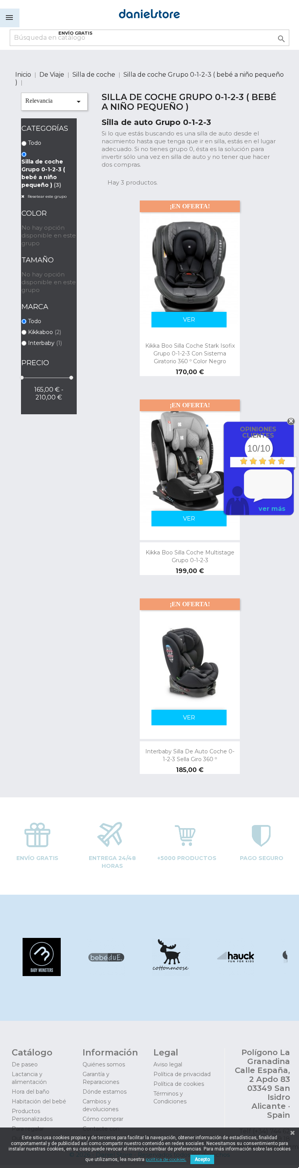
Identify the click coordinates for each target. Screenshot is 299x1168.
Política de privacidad (182, 1074)
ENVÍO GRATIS (75, 33)
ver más (272, 508)
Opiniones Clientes (258, 432)
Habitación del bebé (39, 1101)
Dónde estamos (105, 1091)
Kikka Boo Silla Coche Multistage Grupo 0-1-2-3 (190, 556)
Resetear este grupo (46, 196)
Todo (34, 142)
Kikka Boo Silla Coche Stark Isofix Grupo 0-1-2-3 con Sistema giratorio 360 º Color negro (190, 353)
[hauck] (235, 974)
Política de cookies (178, 1083)
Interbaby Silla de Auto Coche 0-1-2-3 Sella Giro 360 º (189, 755)
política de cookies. (166, 1159)
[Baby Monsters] (41, 974)
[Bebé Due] (105, 974)
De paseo (25, 1064)
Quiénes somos (104, 1064)
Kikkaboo (44, 332)
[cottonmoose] (170, 974)
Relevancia (54, 101)
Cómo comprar (103, 1118)
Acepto (202, 1159)
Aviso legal (167, 1064)
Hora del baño (30, 1091)
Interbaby (45, 343)
